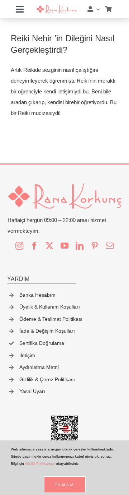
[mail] (110, 246)
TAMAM (65, 485)
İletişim (27, 355)
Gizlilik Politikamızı (40, 464)
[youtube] (64, 246)
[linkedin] (79, 246)
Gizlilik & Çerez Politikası (47, 379)
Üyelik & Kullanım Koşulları (49, 307)
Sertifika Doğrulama (41, 343)
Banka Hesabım (37, 295)
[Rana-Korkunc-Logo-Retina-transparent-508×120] (56, 7)
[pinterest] (95, 246)
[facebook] (34, 246)
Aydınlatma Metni (39, 367)
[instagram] (19, 246)
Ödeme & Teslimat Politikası (50, 319)
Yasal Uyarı (32, 391)
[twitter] (49, 246)
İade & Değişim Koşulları (47, 331)
